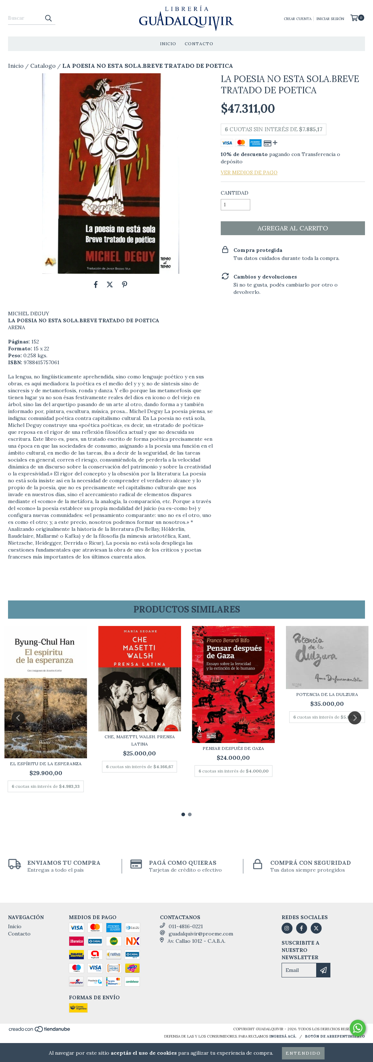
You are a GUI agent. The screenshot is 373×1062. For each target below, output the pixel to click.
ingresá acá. (283, 1036)
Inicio (168, 43)
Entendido (303, 1053)
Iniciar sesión (330, 18)
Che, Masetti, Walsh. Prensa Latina (140, 740)
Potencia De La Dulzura (327, 694)
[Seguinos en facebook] (301, 928)
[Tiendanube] (40, 1031)
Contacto (199, 43)
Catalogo (43, 65)
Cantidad (234, 193)
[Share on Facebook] (96, 284)
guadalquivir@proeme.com (201, 933)
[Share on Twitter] (109, 284)
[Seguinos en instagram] (287, 928)
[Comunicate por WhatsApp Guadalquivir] (358, 1028)
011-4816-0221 (186, 926)
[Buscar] (48, 18)
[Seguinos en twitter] (316, 928)
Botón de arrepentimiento (335, 1036)
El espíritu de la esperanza (46, 763)
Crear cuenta (297, 18)
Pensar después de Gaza (233, 748)
